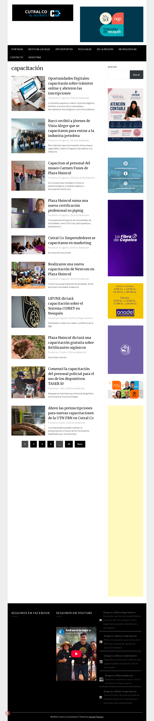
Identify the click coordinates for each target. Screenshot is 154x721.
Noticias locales (39, 49)
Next (80, 444)
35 (69, 444)
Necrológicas (128, 49)
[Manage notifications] (7, 713)
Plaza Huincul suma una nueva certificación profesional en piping (68, 206)
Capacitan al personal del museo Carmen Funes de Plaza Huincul (69, 168)
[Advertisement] (125, 501)
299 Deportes (64, 49)
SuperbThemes (96, 716)
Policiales (85, 49)
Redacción (84, 98)
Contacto (16, 57)
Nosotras (34, 57)
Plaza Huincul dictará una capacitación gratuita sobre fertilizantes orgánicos (71, 343)
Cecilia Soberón (86, 177)
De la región (105, 49)
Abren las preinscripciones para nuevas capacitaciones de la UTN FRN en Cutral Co (71, 413)
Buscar (112, 67)
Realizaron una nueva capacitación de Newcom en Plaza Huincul (71, 269)
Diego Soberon (85, 318)
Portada (17, 49)
